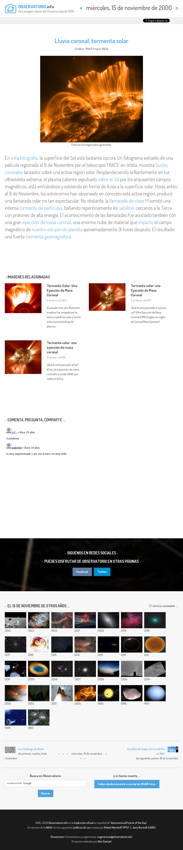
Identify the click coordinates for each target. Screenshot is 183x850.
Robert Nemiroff (113, 827)
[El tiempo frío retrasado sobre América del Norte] (39, 644)
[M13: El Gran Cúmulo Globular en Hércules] (85, 669)
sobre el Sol (108, 179)
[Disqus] (91, 471)
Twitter (102, 572)
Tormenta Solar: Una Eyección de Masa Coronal (62, 290)
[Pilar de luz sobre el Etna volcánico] (85, 620)
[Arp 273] (62, 669)
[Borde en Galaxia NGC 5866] (108, 620)
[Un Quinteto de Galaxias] (39, 717)
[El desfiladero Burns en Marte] (155, 669)
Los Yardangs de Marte (31, 749)
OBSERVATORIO (32, 6)
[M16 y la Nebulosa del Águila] (131, 620)
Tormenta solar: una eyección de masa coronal (61, 347)
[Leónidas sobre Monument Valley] (62, 644)
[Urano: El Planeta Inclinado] (155, 693)
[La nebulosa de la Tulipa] (85, 644)
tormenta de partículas (41, 208)
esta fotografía (24, 158)
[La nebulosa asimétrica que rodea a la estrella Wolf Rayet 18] (62, 620)
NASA (49, 827)
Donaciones (57, 837)
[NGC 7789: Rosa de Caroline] (15, 644)
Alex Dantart (105, 841)
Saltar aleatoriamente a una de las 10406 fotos (127, 784)
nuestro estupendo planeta (57, 229)
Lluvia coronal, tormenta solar (91, 41)
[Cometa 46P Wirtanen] (155, 620)
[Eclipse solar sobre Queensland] (131, 644)
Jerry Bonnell (139, 827)
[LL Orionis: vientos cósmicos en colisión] (15, 693)
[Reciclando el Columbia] (62, 693)
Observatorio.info (58, 823)
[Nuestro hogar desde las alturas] (15, 669)
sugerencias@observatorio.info (114, 837)
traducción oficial (83, 823)
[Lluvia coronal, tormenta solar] (85, 693)
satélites (127, 208)
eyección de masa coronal (47, 222)
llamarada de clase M (129, 200)
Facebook (82, 572)
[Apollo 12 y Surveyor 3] (15, 620)
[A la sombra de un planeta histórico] (108, 693)
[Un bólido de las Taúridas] (131, 669)
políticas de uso (82, 827)
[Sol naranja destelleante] (155, 644)
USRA (152, 827)
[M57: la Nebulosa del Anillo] (39, 669)
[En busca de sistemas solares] (15, 717)
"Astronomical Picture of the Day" (128, 823)
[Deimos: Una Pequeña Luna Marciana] (131, 693)
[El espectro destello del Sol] (108, 644)
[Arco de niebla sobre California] (108, 669)
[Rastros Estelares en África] (39, 693)
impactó (145, 222)
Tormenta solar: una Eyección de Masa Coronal (145, 290)
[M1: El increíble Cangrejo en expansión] (39, 620)
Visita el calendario (163, 606)
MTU (126, 827)
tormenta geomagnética (48, 236)
